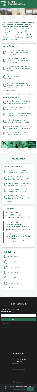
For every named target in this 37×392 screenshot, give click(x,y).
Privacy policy (18, 382)
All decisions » (8, 201)
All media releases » (9, 90)
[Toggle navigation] (34, 4)
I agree (30, 389)
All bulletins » (8, 287)
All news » (6, 245)
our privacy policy (20, 389)
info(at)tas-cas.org (18, 369)
